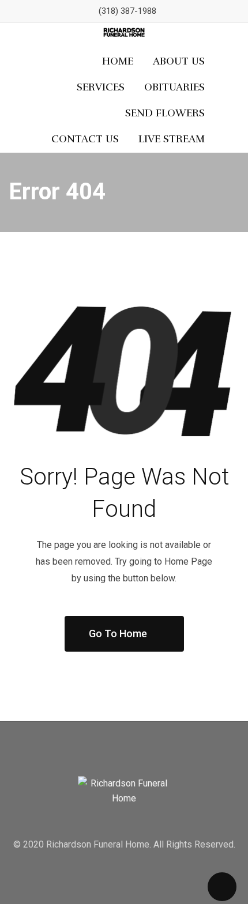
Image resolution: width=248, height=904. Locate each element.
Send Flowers (165, 113)
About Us (179, 61)
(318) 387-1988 (127, 11)
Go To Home (118, 633)
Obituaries (174, 87)
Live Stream (171, 139)
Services (101, 87)
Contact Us (85, 139)
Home (117, 61)
